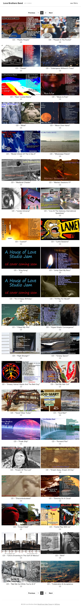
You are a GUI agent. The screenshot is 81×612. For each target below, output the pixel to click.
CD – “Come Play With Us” (60, 527)
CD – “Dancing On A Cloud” (60, 498)
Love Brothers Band (13, 3)
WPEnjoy (57, 604)
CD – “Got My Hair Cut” (60, 384)
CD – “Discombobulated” (21, 498)
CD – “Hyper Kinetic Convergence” (60, 327)
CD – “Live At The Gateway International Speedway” (60, 212)
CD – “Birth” (60, 555)
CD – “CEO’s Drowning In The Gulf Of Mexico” (21, 555)
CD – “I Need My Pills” (21, 327)
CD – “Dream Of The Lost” (20, 470)
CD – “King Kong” (21, 270)
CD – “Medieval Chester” (21, 182)
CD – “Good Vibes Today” (21, 413)
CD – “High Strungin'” (21, 356)
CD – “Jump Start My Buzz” (60, 270)
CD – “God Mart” (60, 413)
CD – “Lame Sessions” (60, 242)
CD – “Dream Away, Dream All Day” (60, 470)
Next (51, 13)
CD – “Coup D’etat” (21, 527)
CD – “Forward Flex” (60, 441)
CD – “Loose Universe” (21, 211)
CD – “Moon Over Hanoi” (60, 125)
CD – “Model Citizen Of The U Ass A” (21, 154)
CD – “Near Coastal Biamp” (21, 97)
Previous (31, 13)
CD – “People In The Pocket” (60, 40)
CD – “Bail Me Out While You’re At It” (21, 584)
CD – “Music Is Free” (60, 97)
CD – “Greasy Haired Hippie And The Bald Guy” (21, 384)
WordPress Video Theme (45, 604)
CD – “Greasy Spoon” (60, 356)
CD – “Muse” (21, 125)
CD (21, 42)
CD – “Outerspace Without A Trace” (60, 68)
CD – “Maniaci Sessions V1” (60, 182)
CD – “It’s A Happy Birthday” (21, 299)
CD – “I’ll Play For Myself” (60, 299)
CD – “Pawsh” (20, 68)
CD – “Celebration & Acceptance (60, 584)
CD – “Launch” (21, 242)
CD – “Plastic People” (21, 40)
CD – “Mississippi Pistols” (60, 154)
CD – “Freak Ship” (21, 441)
